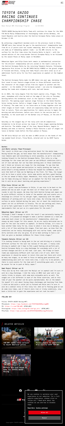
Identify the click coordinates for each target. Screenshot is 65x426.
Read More (31, 408)
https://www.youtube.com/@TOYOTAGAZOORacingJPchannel (31, 311)
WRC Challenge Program (20, 26)
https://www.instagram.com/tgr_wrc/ (26, 308)
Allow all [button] (44, 412)
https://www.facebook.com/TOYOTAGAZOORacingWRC (30, 304)
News (3, 26)
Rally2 (8, 26)
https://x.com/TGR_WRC (14, 306)
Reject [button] (44, 418)
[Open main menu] (62, 3)
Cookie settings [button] (42, 408)
